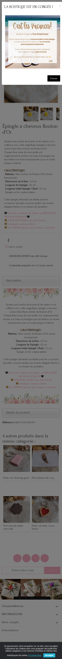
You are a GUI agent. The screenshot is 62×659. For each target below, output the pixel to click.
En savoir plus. (35, 655)
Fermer (53, 78)
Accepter (49, 655)
